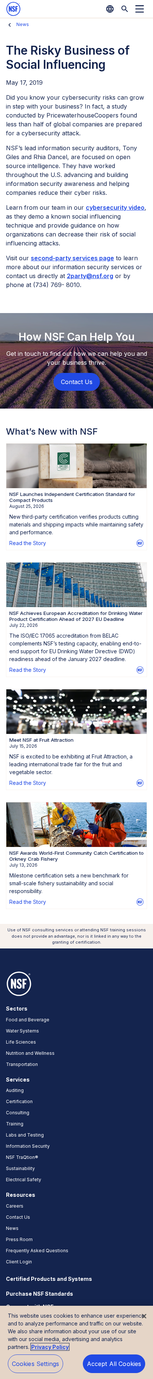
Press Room (19, 1239)
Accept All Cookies (114, 1363)
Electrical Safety (23, 1179)
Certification (19, 1101)
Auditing (15, 1090)
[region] (76, 1342)
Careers (14, 1206)
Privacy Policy (50, 1347)
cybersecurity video (115, 207)
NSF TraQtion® (22, 1157)
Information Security (28, 1146)
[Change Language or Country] (109, 9)
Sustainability (20, 1168)
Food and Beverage (27, 1019)
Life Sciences (21, 1042)
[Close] (144, 1316)
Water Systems (22, 1031)
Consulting (17, 1112)
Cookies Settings (35, 1363)
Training (14, 1124)
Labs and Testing (25, 1135)
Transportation (22, 1064)
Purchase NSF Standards (39, 1294)
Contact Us (18, 1217)
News (22, 24)
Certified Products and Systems (49, 1279)
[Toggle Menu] (139, 9)
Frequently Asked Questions (37, 1250)
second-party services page (72, 258)
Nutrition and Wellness (30, 1053)
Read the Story (27, 543)
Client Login (19, 1261)
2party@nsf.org (90, 276)
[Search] (124, 9)
